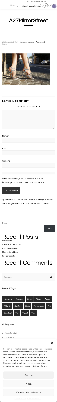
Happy (38, 299)
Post (49, 306)
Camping (19, 299)
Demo (29, 299)
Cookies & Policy (34, 399)
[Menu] (5, 7)
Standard (8, 313)
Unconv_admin (27, 42)
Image (47, 299)
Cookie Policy (20, 399)
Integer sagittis (8, 256)
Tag (17, 313)
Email (5, 148)
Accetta (28, 375)
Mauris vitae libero (10, 252)
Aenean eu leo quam (11, 245)
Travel (25, 313)
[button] (52, 342)
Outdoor (17, 306)
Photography (39, 306)
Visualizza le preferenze (28, 392)
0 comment (40, 42)
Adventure (8, 299)
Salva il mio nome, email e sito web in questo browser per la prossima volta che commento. (23, 181)
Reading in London (10, 248)
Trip (33, 313)
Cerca (4, 223)
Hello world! (7, 241)
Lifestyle (7, 306)
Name (5, 136)
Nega (28, 383)
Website (6, 161)
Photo (27, 306)
